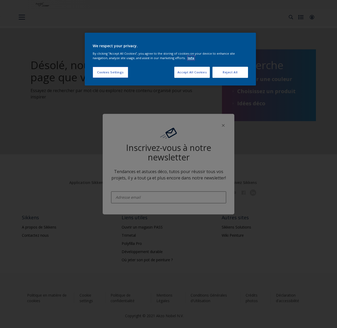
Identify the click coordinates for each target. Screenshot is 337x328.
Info (191, 58)
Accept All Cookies (192, 72)
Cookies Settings (110, 72)
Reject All (230, 72)
